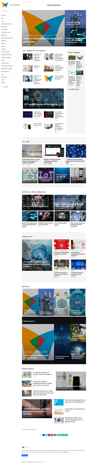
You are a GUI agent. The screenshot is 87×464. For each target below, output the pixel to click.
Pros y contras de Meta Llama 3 (35, 206)
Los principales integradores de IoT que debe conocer (77, 312)
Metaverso (3, 40)
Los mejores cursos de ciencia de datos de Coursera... (77, 274)
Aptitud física (4, 29)
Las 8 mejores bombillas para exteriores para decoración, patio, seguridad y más (76, 354)
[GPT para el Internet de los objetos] (43, 98)
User (2, 18)
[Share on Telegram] (60, 435)
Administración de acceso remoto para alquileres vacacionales (37, 57)
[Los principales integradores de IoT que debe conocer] (77, 302)
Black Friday (4, 26)
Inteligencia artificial (6, 23)
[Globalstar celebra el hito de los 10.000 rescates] (46, 216)
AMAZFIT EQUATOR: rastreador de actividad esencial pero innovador (36, 411)
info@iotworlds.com (42, 461)
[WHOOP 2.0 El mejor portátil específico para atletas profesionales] (54, 151)
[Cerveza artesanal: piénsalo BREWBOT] (78, 175)
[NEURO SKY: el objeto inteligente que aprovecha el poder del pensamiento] (27, 78)
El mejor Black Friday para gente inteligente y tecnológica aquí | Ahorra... (59, 115)
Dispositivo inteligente (6, 54)
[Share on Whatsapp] (58, 435)
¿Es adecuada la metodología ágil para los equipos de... (78, 254)
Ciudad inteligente (5, 51)
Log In (2, 21)
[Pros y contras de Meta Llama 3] (62, 216)
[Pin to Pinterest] (49, 435)
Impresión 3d (4, 77)
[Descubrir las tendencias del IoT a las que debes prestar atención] (30, 216)
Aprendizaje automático (7, 37)
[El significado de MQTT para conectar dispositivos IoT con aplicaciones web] (59, 420)
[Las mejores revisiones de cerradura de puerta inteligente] (27, 375)
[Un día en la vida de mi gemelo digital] (62, 342)
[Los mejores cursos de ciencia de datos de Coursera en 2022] (78, 264)
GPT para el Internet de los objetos (40, 104)
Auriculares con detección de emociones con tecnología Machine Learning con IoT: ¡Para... (72, 80)
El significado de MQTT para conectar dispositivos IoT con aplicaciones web (74, 419)
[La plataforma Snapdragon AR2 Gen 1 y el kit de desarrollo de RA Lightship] (27, 114)
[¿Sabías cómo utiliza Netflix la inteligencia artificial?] (61, 244)
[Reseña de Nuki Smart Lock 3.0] (27, 126)
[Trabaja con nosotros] (27, 68)
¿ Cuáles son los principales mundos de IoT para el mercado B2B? (75, 161)
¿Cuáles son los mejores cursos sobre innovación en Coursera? (61, 274)
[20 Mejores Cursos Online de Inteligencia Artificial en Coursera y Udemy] (37, 255)
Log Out (3, 79)
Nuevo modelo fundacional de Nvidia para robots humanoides (78, 224)
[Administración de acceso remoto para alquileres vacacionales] (27, 56)
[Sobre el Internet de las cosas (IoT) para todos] (43, 28)
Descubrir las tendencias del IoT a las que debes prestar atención (74, 40)
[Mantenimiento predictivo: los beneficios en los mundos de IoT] (62, 302)
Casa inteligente (5, 63)
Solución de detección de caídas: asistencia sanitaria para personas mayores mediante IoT (43, 393)
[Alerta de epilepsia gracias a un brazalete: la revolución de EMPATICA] (79, 57)
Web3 (2, 74)
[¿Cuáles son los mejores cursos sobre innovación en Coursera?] (61, 264)
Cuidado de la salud (5, 32)
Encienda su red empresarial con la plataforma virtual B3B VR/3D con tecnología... (59, 57)
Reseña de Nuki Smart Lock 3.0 (70, 386)
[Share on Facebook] (44, 435)
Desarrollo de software (6, 68)
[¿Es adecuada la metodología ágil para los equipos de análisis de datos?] (78, 244)
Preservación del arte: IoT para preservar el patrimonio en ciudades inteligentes (31, 161)
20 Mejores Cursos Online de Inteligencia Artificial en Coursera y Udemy (36, 264)
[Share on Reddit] (55, 435)
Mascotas (3, 43)
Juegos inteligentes (5, 57)
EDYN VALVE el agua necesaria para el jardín (72, 63)
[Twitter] (3, 86)
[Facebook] (1, 86)
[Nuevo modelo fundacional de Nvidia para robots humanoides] (78, 216)
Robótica (3, 46)
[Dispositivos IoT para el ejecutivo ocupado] (46, 175)
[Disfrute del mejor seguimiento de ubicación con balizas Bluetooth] (59, 402)
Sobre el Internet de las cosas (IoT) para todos (59, 77)
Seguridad (3, 49)
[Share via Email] (66, 435)
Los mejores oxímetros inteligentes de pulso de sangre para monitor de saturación (42, 383)
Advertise (3, 15)
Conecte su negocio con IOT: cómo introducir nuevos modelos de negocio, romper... (79, 81)
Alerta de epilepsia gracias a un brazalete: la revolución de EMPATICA (79, 64)
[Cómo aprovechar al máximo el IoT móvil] (75, 19)
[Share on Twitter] (46, 435)
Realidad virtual (5, 71)
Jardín (2, 60)
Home (23, 2)
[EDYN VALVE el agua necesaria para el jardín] (72, 57)
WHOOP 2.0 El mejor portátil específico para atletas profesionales (52, 161)
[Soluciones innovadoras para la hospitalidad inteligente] (48, 68)
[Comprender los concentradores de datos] (59, 411)
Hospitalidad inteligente (7, 65)
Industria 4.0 (4, 35)
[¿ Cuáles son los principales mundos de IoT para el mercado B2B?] (76, 151)
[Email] (6, 86)
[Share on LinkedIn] (52, 435)
